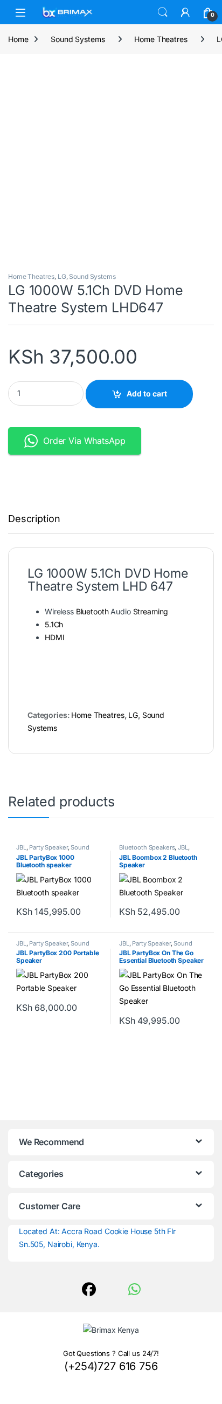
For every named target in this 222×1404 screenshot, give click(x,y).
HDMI (54, 637)
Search (163, 12)
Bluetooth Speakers (147, 847)
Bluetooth (92, 611)
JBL (21, 847)
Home (18, 39)
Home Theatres (160, 39)
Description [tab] (34, 519)
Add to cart (147, 393)
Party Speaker (48, 847)
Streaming (151, 611)
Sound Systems (78, 39)
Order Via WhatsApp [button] (84, 440)
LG (62, 276)
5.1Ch (54, 624)
